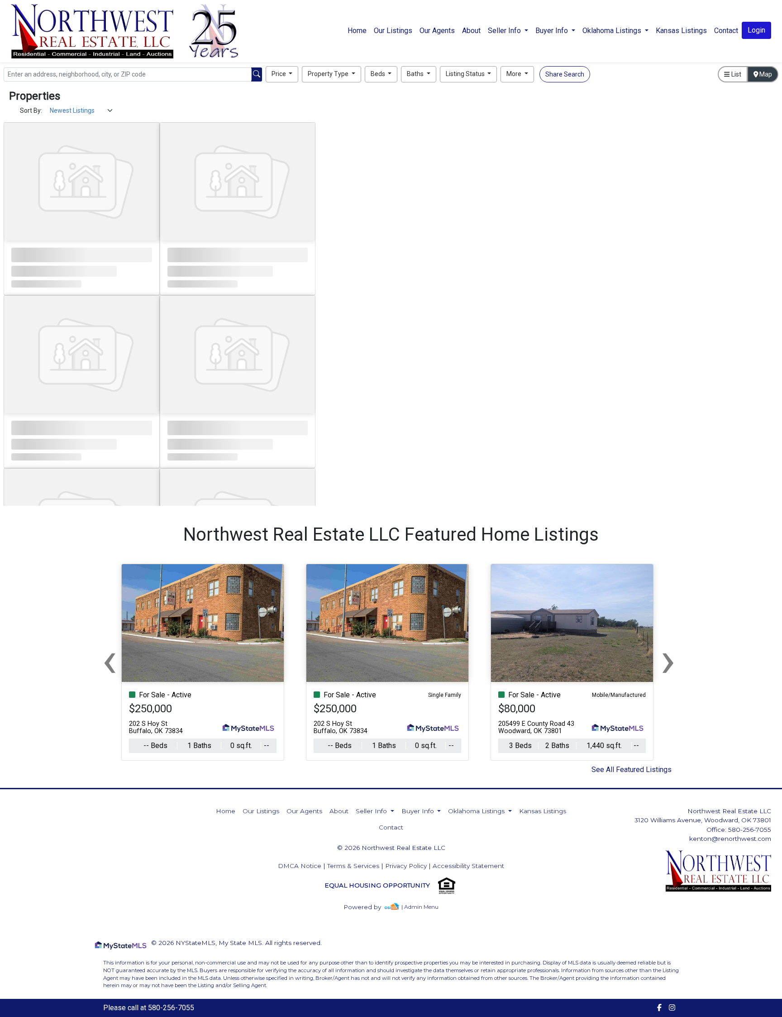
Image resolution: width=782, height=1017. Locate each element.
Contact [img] (726, 30)
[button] (282, 74)
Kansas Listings (681, 30)
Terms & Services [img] (353, 865)
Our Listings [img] (393, 30)
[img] (367, 907)
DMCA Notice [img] (299, 865)
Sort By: (31, 110)
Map (765, 74)
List (735, 74)
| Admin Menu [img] (420, 906)
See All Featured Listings (631, 769)
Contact (391, 827)
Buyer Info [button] (552, 30)
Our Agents (437, 30)
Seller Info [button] (505, 30)
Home (357, 30)
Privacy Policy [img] (406, 865)
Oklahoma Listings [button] (612, 30)
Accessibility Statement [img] (468, 865)
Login (756, 30)
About (471, 30)
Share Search (564, 74)
